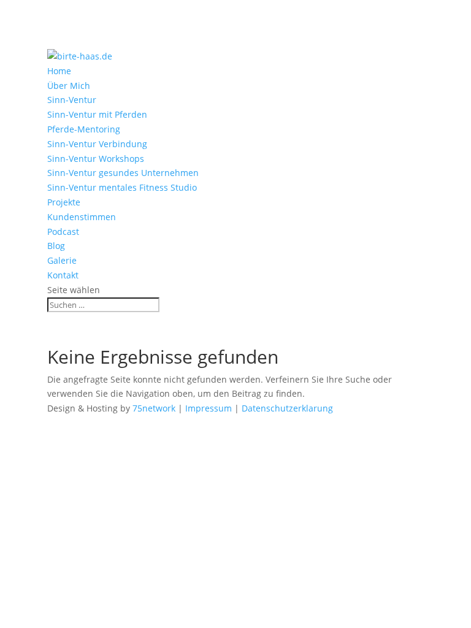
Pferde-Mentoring (83, 129)
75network (153, 408)
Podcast (63, 231)
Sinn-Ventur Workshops (95, 158)
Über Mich (68, 85)
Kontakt (62, 275)
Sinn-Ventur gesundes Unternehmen (123, 172)
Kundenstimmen (81, 217)
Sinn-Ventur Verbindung (97, 144)
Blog (56, 245)
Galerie (62, 260)
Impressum (208, 408)
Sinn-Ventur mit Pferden (97, 114)
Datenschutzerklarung (287, 408)
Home (59, 71)
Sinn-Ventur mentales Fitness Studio (122, 187)
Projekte (63, 202)
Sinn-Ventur (71, 99)
